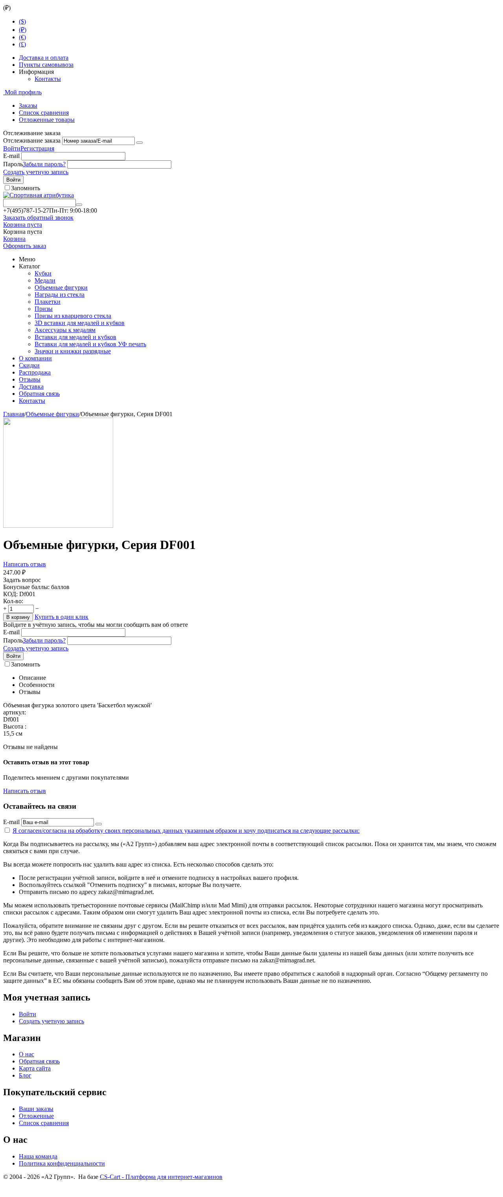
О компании (35, 358)
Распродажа (35, 372)
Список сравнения (44, 112)
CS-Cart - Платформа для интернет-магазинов (161, 1176)
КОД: (10, 594)
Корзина (14, 238)
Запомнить (25, 188)
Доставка (31, 386)
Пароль (13, 164)
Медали (45, 280)
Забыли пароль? (44, 164)
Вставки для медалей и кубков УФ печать (90, 344)
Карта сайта (35, 1068)
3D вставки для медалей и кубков (80, 322)
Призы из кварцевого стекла (73, 315)
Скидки (29, 365)
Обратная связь (39, 393)
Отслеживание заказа (32, 140)
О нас (26, 1054)
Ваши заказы (36, 1108)
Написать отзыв (24, 564)
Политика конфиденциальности (62, 1163)
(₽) (22, 29)
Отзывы (29, 379)
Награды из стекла (59, 294)
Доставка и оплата (43, 57)
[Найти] (79, 205)
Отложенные (36, 1116)
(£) (22, 44)
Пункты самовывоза (46, 64)
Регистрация (37, 148)
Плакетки (48, 301)
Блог (25, 1075)
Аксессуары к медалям (65, 330)
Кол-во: (13, 601)
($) (22, 21)
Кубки (43, 273)
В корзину (18, 617)
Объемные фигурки (61, 287)
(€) (22, 37)
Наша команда (38, 1156)
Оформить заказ (24, 245)
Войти (11, 148)
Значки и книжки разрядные (73, 351)
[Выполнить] (139, 142)
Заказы (28, 105)
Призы (44, 308)
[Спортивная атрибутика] (38, 195)
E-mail (11, 155)
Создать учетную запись (35, 172)
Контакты (48, 78)
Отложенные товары (47, 119)
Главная (13, 414)
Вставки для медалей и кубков (75, 337)
